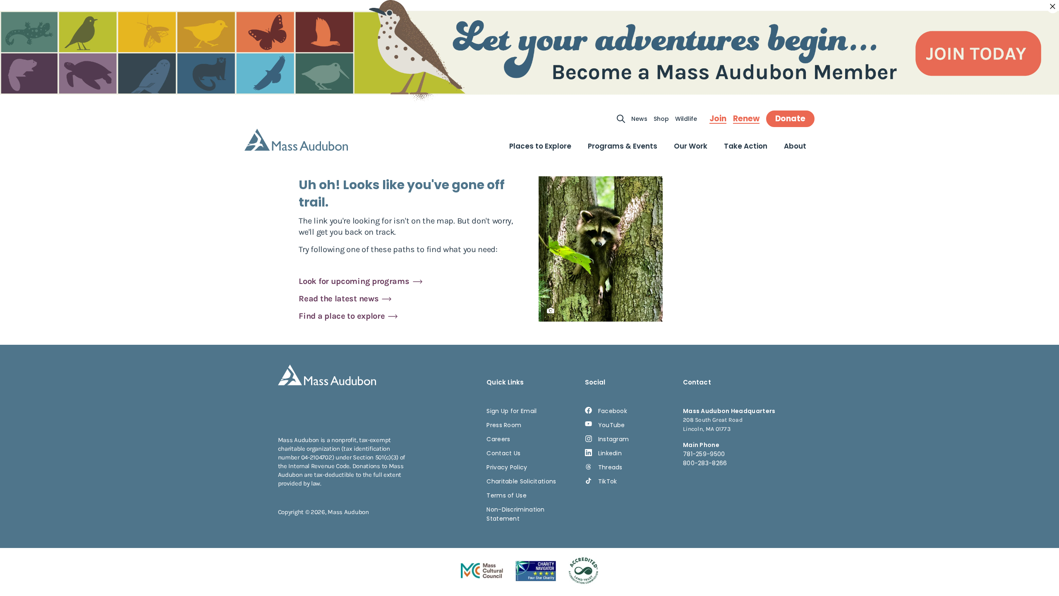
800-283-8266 (705, 463)
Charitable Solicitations (521, 481)
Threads (610, 467)
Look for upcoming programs (354, 281)
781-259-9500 (704, 454)
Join (717, 119)
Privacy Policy (506, 467)
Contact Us (503, 453)
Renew (746, 119)
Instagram (613, 439)
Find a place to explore (342, 316)
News (639, 119)
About (795, 146)
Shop (661, 119)
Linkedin (610, 453)
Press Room (503, 425)
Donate (790, 118)
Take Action (745, 146)
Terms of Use (506, 495)
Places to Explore (540, 146)
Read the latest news (339, 298)
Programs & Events (622, 146)
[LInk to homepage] (296, 140)
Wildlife (686, 119)
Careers (498, 439)
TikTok (607, 481)
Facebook (612, 411)
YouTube (611, 425)
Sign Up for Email (511, 411)
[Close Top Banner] (1053, 6)
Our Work (690, 146)
